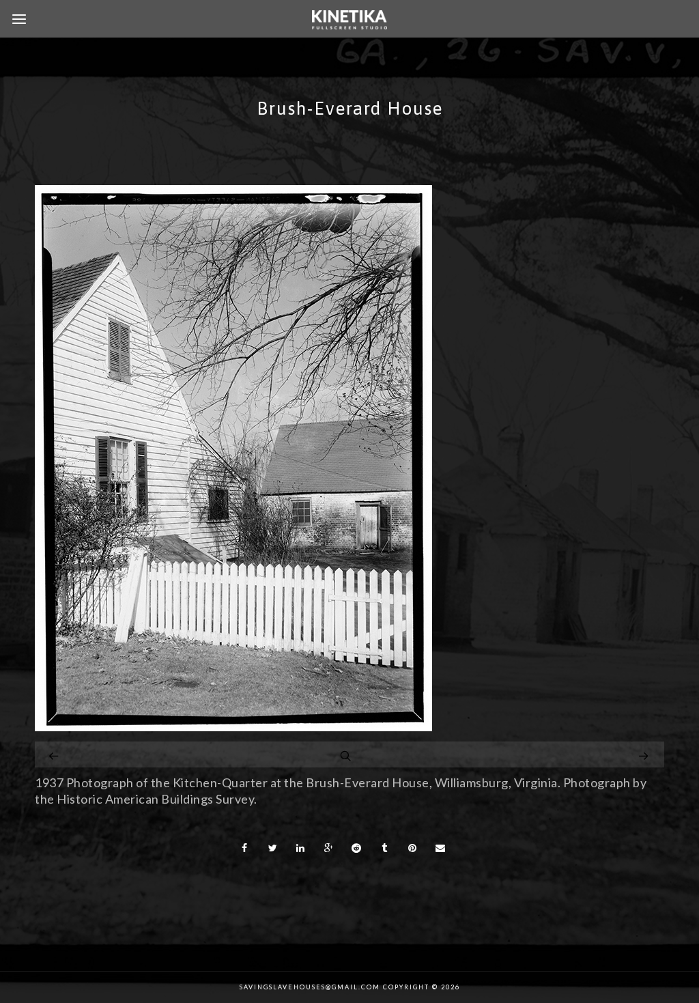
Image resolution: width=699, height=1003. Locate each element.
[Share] (244, 848)
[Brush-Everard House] (233, 726)
